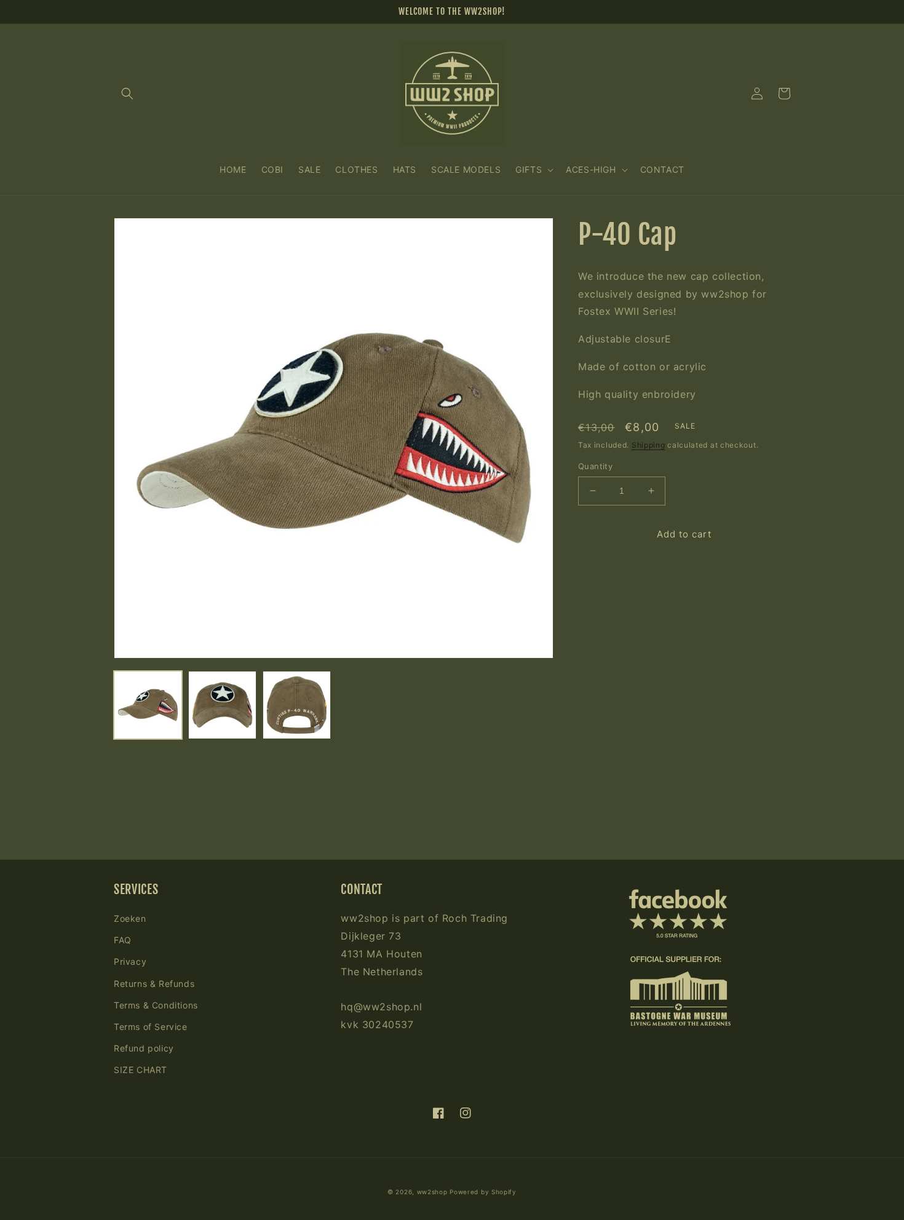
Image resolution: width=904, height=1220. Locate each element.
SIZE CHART (140, 1069)
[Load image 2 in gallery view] (222, 705)
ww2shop (432, 1191)
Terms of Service (151, 1026)
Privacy (130, 961)
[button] (127, 93)
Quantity (595, 466)
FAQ (123, 940)
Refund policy (144, 1048)
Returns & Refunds (154, 983)
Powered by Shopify (483, 1191)
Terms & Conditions (156, 1005)
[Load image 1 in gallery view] (148, 705)
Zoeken (130, 918)
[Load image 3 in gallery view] (297, 705)
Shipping (648, 445)
